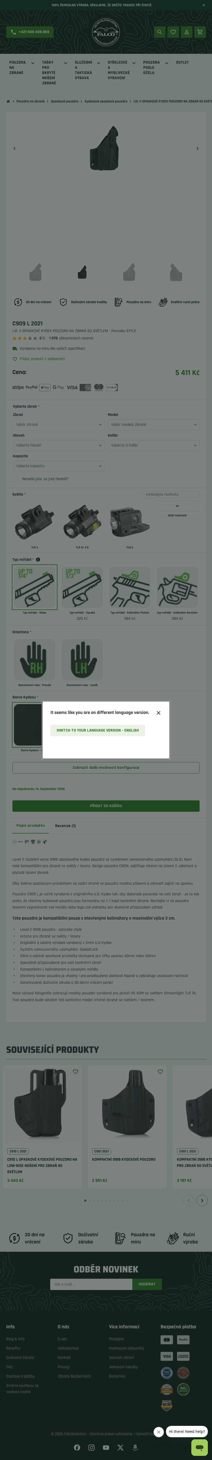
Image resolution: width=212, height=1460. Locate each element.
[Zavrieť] (158, 713)
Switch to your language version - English (98, 730)
